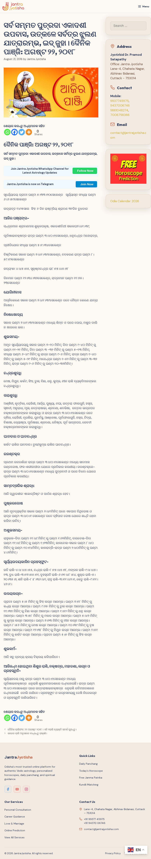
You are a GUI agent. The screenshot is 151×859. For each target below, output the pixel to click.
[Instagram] (26, 789)
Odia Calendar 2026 (124, 201)
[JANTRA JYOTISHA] (13, 6)
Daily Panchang (88, 763)
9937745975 (119, 101)
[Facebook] (14, 132)
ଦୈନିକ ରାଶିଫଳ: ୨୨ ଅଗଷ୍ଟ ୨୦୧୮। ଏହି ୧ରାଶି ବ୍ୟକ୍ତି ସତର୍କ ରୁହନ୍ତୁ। (43, 729)
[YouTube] (17, 789)
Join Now (86, 184)
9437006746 (120, 105)
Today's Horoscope (91, 770)
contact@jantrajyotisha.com (101, 829)
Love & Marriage (14, 823)
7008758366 (119, 115)
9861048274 (119, 110)
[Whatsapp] (7, 132)
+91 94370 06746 (94, 823)
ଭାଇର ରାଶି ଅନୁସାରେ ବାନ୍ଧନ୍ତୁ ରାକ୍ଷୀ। (27, 733)
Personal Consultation (17, 809)
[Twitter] (21, 132)
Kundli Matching (88, 784)
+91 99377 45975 (94, 819)
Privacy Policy (113, 853)
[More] (29, 132)
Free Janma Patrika (90, 777)
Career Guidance (14, 816)
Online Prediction (14, 830)
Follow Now (85, 171)
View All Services (14, 837)
